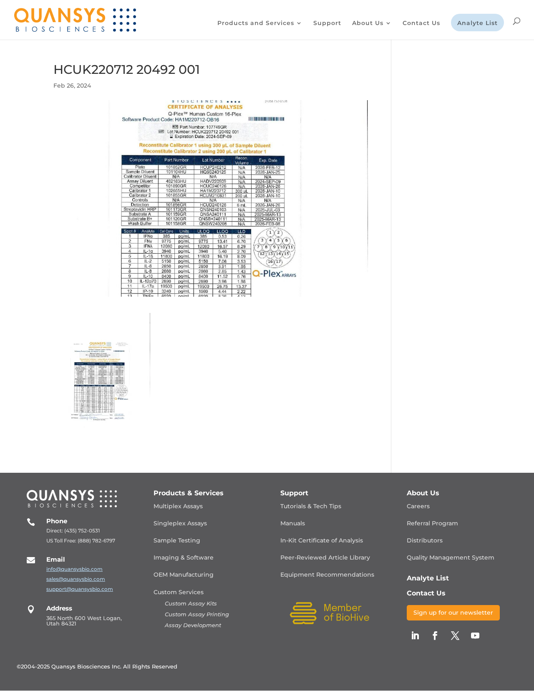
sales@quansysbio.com (75, 579)
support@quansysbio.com (79, 589)
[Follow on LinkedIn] (415, 635)
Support (327, 23)
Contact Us (421, 23)
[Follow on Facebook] (435, 635)
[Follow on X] (455, 635)
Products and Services (255, 23)
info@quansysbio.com (74, 569)
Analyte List (477, 23)
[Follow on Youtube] (475, 635)
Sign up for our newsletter (453, 612)
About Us (367, 23)
